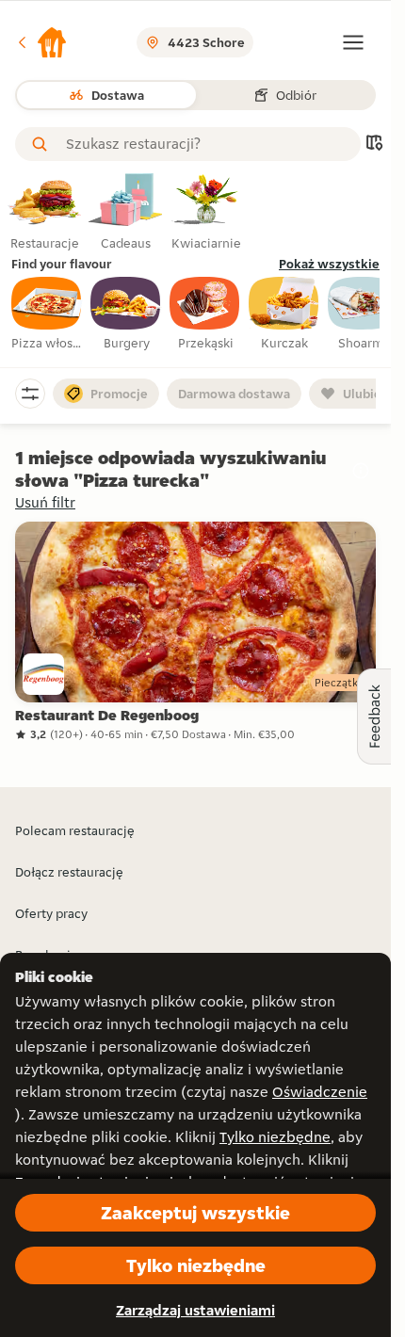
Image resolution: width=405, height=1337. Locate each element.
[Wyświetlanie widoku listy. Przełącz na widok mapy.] (374, 144)
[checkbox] (47, 314)
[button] (41, 42)
